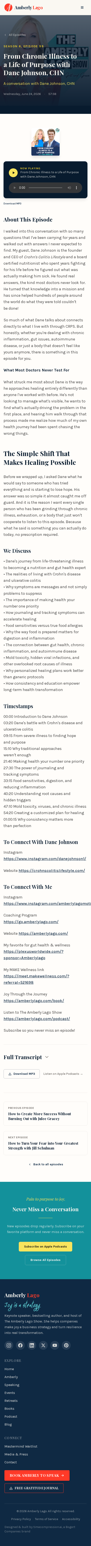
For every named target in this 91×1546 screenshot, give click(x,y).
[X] (43, 1345)
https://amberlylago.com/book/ (34, 1000)
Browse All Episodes (45, 1260)
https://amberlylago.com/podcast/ (37, 1018)
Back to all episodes (48, 1164)
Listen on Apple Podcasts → (63, 1074)
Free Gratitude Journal (37, 1488)
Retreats (11, 1401)
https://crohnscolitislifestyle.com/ (52, 870)
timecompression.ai (47, 1527)
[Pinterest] (66, 1345)
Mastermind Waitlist (20, 1446)
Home (9, 1369)
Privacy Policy (21, 1519)
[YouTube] (54, 1345)
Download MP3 (12, 203)
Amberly (22, 1295)
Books (9, 1408)
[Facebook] (20, 1345)
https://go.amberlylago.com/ (31, 921)
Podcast (10, 1416)
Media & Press (16, 1454)
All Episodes (17, 35)
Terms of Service (46, 1519)
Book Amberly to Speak (34, 1475)
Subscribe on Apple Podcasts (45, 1246)
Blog (8, 1424)
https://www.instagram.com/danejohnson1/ (45, 858)
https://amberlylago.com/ (43, 933)
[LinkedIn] (31, 1345)
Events (9, 1393)
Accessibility (71, 1519)
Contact (10, 1462)
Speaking (11, 1385)
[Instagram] (8, 1345)
